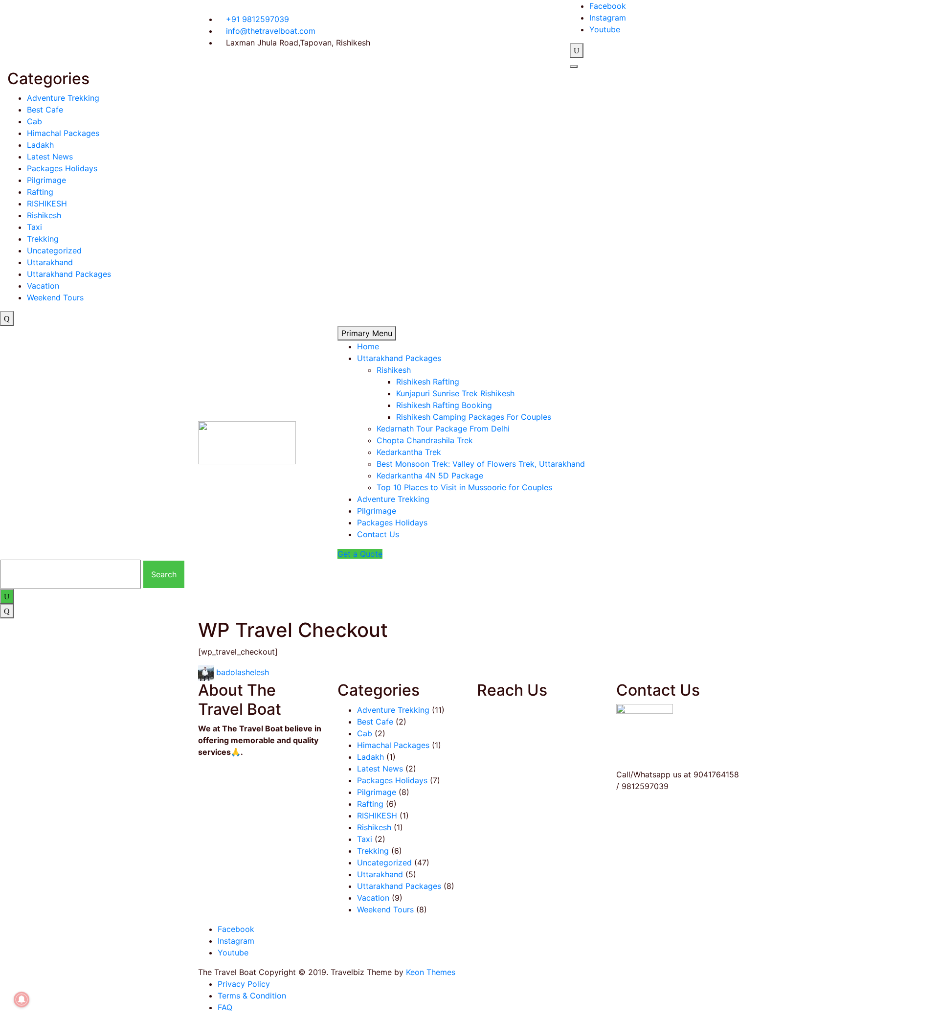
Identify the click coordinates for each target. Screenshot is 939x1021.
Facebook (607, 6)
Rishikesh (44, 215)
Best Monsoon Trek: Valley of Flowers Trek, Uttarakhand (481, 464)
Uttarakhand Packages (69, 274)
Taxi (34, 227)
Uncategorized (54, 250)
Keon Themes (430, 972)
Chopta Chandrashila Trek (425, 440)
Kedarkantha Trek (409, 452)
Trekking (43, 239)
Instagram (607, 18)
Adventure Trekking (63, 98)
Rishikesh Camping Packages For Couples (473, 417)
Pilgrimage (46, 180)
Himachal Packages (63, 133)
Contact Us (378, 534)
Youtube (604, 29)
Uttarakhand (50, 262)
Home (368, 346)
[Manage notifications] (21, 999)
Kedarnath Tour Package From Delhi (443, 428)
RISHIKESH (47, 203)
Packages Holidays (62, 168)
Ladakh (40, 145)
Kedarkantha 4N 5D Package (430, 475)
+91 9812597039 (256, 19)
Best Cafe (45, 109)
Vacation (43, 286)
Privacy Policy (244, 984)
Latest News (50, 156)
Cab (34, 121)
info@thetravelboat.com (269, 31)
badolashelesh (242, 673)
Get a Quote (359, 554)
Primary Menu (366, 333)
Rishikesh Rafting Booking (444, 405)
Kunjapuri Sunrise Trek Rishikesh (455, 393)
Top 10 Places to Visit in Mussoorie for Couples (464, 487)
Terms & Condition (252, 995)
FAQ (225, 1007)
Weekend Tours (55, 297)
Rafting (40, 192)
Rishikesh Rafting (427, 381)
